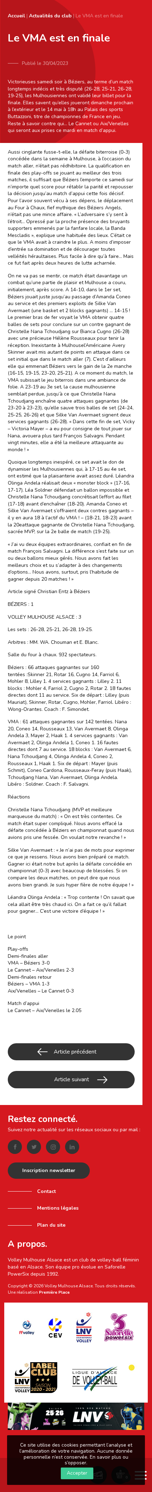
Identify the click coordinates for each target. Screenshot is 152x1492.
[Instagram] (53, 1147)
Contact (46, 1191)
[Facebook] (15, 1147)
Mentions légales (57, 1208)
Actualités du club (50, 15)
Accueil (16, 15)
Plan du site (51, 1225)
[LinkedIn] (72, 1147)
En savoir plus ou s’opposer (96, 1460)
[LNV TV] (76, 1416)
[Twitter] (34, 1147)
